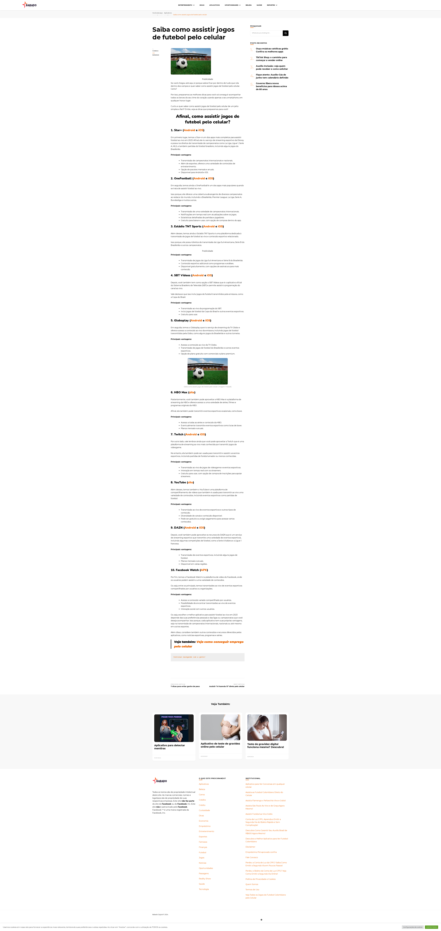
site (191, 392)
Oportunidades (231, 5)
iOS (200, 130)
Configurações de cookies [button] (412, 927)
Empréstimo (205, 826)
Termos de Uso (252, 890)
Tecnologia (204, 889)
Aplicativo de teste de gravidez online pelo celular (220, 745)
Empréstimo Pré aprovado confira (261, 852)
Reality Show (205, 879)
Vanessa (155, 50)
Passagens (204, 873)
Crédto (202, 805)
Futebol (202, 852)
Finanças (203, 847)
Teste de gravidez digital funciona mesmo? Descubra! (265, 746)
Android (189, 130)
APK (204, 570)
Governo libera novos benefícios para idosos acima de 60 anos (271, 86)
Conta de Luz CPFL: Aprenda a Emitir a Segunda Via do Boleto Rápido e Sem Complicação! (263, 822)
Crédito (202, 800)
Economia (203, 821)
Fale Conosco (252, 857)
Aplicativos (214, 5)
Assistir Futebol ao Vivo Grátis (259, 814)
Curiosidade (204, 810)
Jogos (201, 858)
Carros (202, 795)
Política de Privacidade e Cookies (261, 879)
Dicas (202, 5)
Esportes (271, 5)
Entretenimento (185, 5)
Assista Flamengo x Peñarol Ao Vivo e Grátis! (266, 801)
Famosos (203, 842)
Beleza (249, 5)
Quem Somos (252, 884)
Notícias (202, 863)
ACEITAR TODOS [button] (431, 927)
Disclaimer (250, 847)
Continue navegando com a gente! (190, 657)
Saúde (259, 5)
